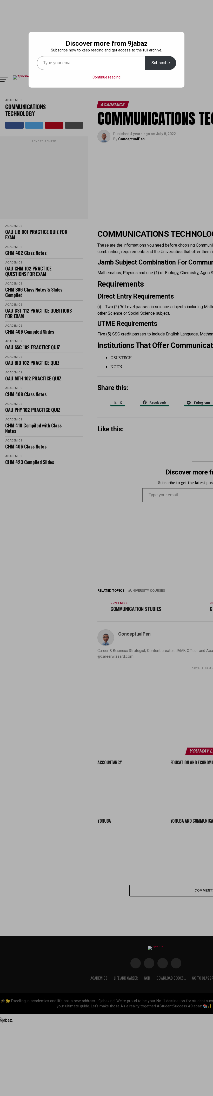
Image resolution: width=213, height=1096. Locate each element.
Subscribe (160, 62)
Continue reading (106, 77)
